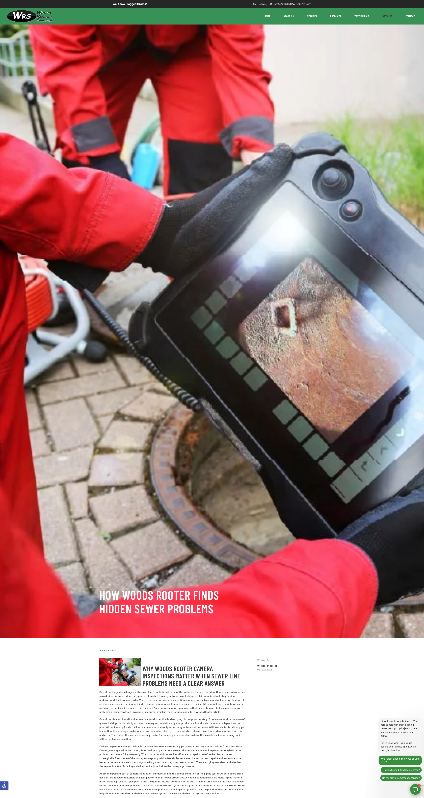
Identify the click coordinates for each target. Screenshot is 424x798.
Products (335, 16)
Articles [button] (387, 16)
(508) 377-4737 (303, 3)
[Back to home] (31, 16)
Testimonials (361, 16)
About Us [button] (289, 16)
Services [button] (312, 16)
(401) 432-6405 (282, 3)
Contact (410, 16)
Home (267, 16)
